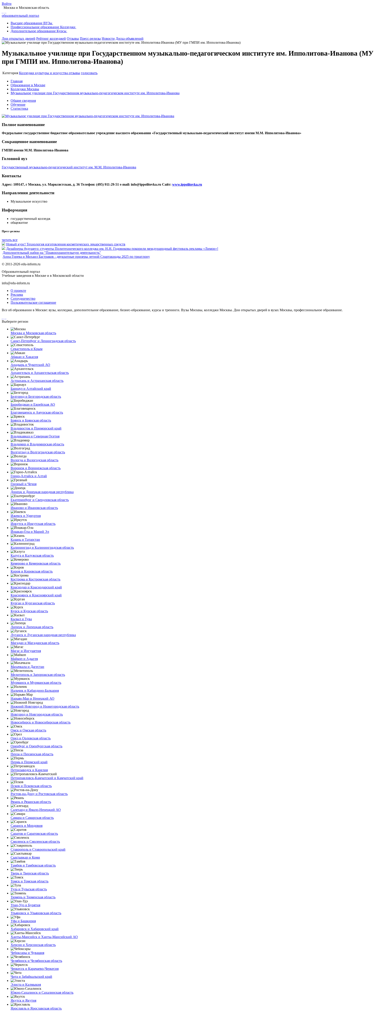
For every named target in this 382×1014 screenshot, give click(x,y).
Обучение (18, 104)
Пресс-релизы (90, 38)
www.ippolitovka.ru (187, 184)
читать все (9, 240)
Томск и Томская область (29, 881)
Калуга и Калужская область (32, 555)
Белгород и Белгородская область (36, 396)
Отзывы (73, 38)
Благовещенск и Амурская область (37, 412)
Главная (17, 81)
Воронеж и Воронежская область (36, 468)
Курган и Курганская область (33, 603)
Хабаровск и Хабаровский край (35, 929)
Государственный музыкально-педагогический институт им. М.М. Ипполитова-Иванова (69, 167)
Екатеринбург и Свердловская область (40, 500)
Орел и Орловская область (31, 738)
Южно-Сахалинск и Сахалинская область (42, 992)
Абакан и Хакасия (24, 357)
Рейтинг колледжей (51, 38)
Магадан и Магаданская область (35, 643)
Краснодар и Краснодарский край (36, 587)
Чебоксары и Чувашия (27, 953)
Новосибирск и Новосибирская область (41, 722)
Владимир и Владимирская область (37, 444)
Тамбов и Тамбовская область (33, 865)
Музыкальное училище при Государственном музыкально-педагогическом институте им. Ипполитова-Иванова (95, 93)
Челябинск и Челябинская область (36, 961)
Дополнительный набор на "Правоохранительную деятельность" (52, 252)
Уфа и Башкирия (23, 921)
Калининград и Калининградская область (42, 547)
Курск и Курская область (29, 611)
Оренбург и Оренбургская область (36, 746)
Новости (108, 38)
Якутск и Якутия (23, 1000)
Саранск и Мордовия (26, 825)
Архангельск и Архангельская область (40, 373)
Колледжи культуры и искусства (44, 73)
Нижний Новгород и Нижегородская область (45, 706)
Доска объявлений (129, 38)
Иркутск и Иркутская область (33, 524)
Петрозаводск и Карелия (29, 770)
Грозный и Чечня (23, 484)
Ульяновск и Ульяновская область (36, 913)
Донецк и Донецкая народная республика (42, 492)
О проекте (18, 290)
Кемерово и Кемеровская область (36, 563)
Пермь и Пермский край (29, 762)
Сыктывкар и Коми (25, 857)
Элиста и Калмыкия (26, 984)
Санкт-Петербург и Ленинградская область (43, 341)
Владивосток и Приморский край (36, 428)
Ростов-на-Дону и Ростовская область (39, 794)
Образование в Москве (28, 85)
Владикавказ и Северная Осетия (35, 436)
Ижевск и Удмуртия (26, 516)
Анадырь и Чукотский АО (30, 365)
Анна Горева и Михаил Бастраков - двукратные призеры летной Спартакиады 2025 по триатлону (76, 256)
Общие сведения (23, 100)
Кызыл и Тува (21, 619)
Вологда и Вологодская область (34, 460)
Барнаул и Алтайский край (31, 388)
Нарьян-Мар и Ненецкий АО (32, 698)
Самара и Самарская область (32, 818)
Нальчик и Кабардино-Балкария (35, 690)
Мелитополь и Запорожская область (38, 675)
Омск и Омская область (28, 730)
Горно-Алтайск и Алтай (29, 476)
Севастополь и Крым (26, 349)
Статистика (19, 108)
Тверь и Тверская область (30, 873)
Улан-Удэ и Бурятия (25, 905)
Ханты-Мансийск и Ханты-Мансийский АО (44, 937)
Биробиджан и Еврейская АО (33, 404)
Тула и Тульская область (29, 889)
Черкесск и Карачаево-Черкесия (35, 969)
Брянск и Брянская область (31, 420)
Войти (6, 4)
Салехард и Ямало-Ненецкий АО (36, 810)
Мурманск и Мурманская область (36, 682)
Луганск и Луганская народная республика (43, 635)
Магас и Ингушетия (26, 651)
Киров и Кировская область (32, 571)
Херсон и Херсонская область (33, 945)
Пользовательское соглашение (33, 302)
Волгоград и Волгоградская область (38, 452)
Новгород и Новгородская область (37, 714)
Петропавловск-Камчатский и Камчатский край (47, 778)
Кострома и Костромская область (35, 579)
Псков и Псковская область (31, 786)
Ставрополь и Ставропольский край (38, 849)
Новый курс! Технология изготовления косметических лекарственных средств (65, 244)
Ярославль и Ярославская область (36, 1008)
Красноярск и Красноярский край (36, 595)
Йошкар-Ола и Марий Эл (30, 531)
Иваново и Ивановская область (34, 508)
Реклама (17, 294)
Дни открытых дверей (18, 38)
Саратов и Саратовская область (34, 833)
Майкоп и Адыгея (24, 659)
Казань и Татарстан (25, 539)
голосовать (89, 73)
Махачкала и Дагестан (27, 667)
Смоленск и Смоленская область (35, 841)
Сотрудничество (23, 298)
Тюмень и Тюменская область (33, 897)
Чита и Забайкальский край (31, 976)
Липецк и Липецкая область (32, 627)
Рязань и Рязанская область (31, 802)
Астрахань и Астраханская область (37, 381)
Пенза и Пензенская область (32, 754)
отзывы (74, 73)
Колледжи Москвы (25, 89)
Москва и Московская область (33, 333)
